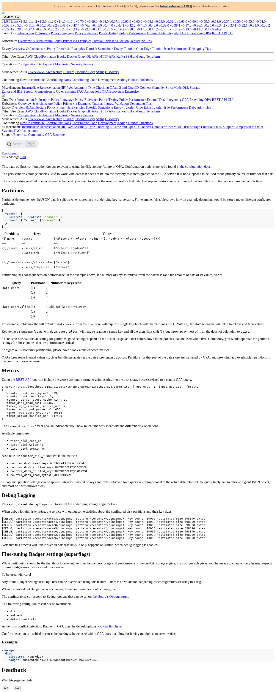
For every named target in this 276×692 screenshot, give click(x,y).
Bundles (68, 72)
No (17, 688)
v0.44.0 (108, 25)
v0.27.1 (29, 29)
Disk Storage (191, 87)
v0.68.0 (103, 21)
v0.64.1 (148, 21)
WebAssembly (77, 87)
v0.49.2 (52, 25)
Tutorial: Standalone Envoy (104, 49)
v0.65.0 (137, 21)
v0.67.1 (115, 21)
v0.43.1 (119, 25)
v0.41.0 (141, 25)
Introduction (25, 33)
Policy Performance (132, 33)
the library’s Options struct (110, 596)
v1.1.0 (61, 21)
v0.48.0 (63, 25)
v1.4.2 (32, 21)
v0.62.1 (171, 21)
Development (107, 80)
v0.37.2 (186, 25)
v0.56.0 (238, 21)
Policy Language (62, 33)
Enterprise (132, 91)
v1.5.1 (23, 21)
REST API (219, 33)
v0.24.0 (63, 29)
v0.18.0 (130, 29)
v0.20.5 (108, 29)
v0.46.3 (85, 25)
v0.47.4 (74, 25)
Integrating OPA (177, 33)
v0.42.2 (130, 25)
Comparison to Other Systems (55, 91)
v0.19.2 (119, 29)
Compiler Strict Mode (167, 87)
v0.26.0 (40, 29)
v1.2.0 (51, 21)
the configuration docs (195, 166)
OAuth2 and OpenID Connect (130, 87)
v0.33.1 (231, 25)
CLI (230, 33)
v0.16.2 (152, 29)
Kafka (120, 56)
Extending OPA (200, 33)
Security (76, 64)
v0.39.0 (164, 25)
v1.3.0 (42, 21)
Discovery (112, 72)
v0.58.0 (215, 21)
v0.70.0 (81, 21)
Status (100, 72)
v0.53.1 (7, 25)
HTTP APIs (107, 56)
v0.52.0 (18, 25)
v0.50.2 (40, 25)
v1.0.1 (70, 21)
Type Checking (98, 87)
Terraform (153, 56)
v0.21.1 (96, 29)
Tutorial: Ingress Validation (110, 41)
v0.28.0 (18, 29)
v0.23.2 (74, 29)
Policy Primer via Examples (72, 41)
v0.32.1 (242, 25)
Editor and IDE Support (18, 91)
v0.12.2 (197, 29)
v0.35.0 (209, 25)
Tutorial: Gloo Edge (137, 49)
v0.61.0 (182, 21)
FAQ (80, 91)
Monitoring (62, 64)
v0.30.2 (265, 25)
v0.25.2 (52, 29)
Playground (9, 153)
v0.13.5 (186, 29)
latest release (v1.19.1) (176, 6)
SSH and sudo (135, 56)
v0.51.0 (29, 25)
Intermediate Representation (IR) (44, 87)
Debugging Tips (141, 41)
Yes (5, 688)
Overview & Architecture (35, 41)
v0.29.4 (7, 29)
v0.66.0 (126, 21)
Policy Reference (86, 33)
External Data (156, 33)
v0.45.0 (96, 25)
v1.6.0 (10, 21)
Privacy (88, 64)
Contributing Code (84, 80)
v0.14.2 (175, 29)
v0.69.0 (92, 21)
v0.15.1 (164, 29)
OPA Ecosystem (113, 91)
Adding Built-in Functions (135, 80)
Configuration (26, 64)
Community (36, 134)
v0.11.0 (209, 29)
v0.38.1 (175, 25)
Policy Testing (108, 33)
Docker (72, 56)
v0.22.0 (85, 29)
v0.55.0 (249, 21)
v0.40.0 (152, 25)
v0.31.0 (253, 25)
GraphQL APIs (88, 56)
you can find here (109, 626)
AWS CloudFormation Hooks (45, 56)
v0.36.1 (197, 25)
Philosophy (42, 33)
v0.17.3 (141, 29)
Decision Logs (85, 72)
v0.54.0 (260, 21)
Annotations (92, 91)
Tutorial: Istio (161, 49)
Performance (179, 49)
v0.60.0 (193, 21)
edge (218, 29)
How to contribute (32, 80)
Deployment (45, 64)
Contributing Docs (58, 80)
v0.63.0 (159, 21)
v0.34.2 (220, 25)
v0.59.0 (204, 21)
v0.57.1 (227, 21)
